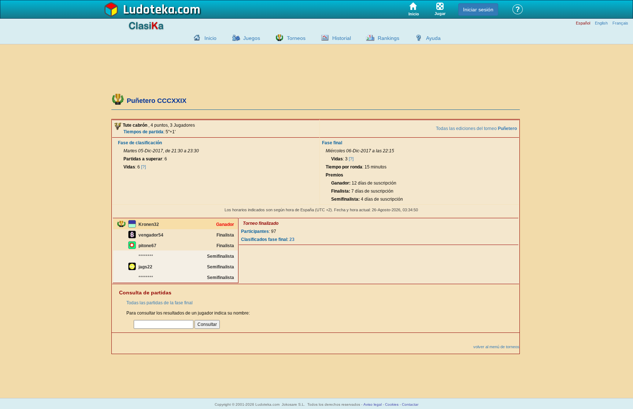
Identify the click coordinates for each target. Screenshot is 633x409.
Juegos (251, 38)
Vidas (129, 167)
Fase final (332, 142)
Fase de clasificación (140, 142)
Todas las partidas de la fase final (159, 302)
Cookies (392, 404)
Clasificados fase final (264, 239)
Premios (334, 175)
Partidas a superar (142, 158)
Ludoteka (149, 9)
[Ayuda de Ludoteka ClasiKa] (417, 38)
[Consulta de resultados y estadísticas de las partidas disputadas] (323, 38)
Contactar (410, 404)
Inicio (210, 38)
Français (620, 23)
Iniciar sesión (478, 9)
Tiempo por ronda (344, 167)
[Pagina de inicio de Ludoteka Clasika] (195, 38)
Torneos (296, 38)
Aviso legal (372, 404)
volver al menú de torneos (496, 347)
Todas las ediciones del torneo (476, 128)
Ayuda (433, 38)
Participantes (255, 231)
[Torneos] (278, 38)
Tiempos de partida (143, 131)
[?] (143, 167)
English (601, 23)
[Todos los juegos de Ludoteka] (234, 38)
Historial (341, 38)
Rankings (388, 38)
